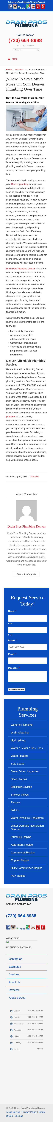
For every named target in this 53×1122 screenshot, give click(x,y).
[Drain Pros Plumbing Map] (26, 1078)
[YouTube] (33, 8)
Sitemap (19, 1116)
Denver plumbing (19, 184)
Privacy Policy (29, 1112)
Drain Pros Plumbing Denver (20, 268)
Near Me (35, 476)
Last (10, 635)
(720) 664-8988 (25, 40)
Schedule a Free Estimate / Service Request (26, 2)
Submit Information (16, 690)
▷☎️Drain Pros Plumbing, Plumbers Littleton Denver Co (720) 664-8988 (26, 22)
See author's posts (26, 574)
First (10, 623)
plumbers (10, 416)
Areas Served (13, 1112)
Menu (14, 59)
